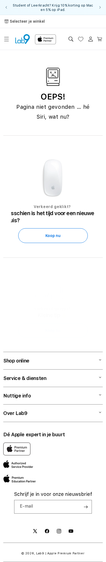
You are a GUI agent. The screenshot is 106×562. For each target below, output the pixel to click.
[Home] (22, 39)
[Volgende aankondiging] (100, 7)
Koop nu (52, 235)
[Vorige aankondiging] (6, 7)
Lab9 (40, 553)
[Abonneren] (86, 507)
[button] (6, 39)
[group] (53, 7)
